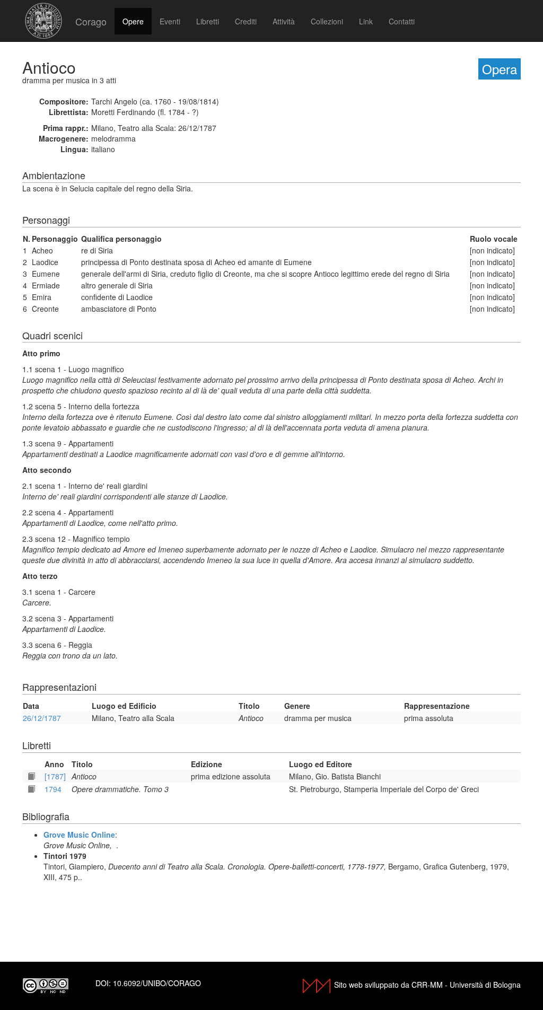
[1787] (55, 776)
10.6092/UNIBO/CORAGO (157, 983)
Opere (133, 21)
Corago (91, 21)
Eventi (170, 21)
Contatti (402, 21)
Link (366, 21)
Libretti (207, 21)
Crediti (246, 21)
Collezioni (327, 21)
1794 (53, 789)
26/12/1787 (42, 718)
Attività (284, 21)
